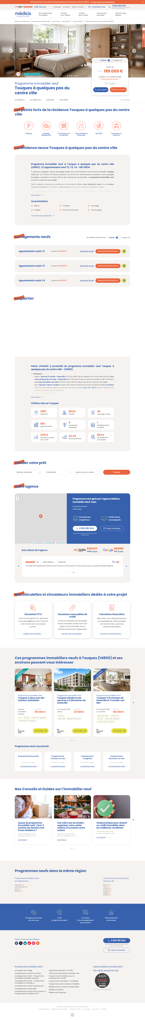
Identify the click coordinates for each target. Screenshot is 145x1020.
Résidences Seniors (56, 990)
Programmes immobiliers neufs (29, 966)
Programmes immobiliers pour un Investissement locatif (62, 977)
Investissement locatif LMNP (25, 989)
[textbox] (88, 473)
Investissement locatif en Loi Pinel (28, 973)
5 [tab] (75, 75)
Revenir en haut (72, 1015)
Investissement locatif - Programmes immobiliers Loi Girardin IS (29, 982)
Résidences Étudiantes (57, 992)
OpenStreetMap (47, 543)
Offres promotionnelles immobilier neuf (64, 973)
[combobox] (87, 472)
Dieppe (106, 893)
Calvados (19, 885)
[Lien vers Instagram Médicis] (33, 943)
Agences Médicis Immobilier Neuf (107, 966)
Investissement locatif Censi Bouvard (29, 986)
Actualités (66, 7)
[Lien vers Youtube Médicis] (29, 943)
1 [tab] (67, 75)
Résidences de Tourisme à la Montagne (64, 987)
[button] (40, 516)
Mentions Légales (44, 1009)
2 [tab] (69, 75)
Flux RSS (103, 1009)
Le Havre (107, 889)
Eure (17, 889)
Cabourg (107, 891)
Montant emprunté (24, 472)
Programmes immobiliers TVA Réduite (63, 981)
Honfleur (107, 895)
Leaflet (34, 543)
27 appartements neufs (109, 79)
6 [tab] (77, 75)
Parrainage (57, 7)
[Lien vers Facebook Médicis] (16, 943)
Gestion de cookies (75, 1009)
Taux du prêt (51, 472)
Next (134, 51)
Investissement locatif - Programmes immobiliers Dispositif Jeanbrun (29, 977)
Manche (18, 891)
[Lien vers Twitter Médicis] (20, 943)
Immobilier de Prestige (23, 970)
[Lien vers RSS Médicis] (37, 943)
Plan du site (86, 1009)
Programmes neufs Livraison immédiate (64, 984)
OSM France (63, 543)
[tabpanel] (72, 50)
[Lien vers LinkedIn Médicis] (25, 943)
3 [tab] (71, 75)
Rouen (106, 885)
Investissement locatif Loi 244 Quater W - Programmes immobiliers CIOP (31, 992)
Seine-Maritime (21, 887)
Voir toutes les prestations (41, 216)
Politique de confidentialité (59, 1009)
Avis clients (95, 1009)
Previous (11, 51)
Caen (106, 887)
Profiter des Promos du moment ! (103, 2)
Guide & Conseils (77, 7)
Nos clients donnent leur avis (106, 970)
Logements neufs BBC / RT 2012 (61, 970)
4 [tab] (73, 75)
